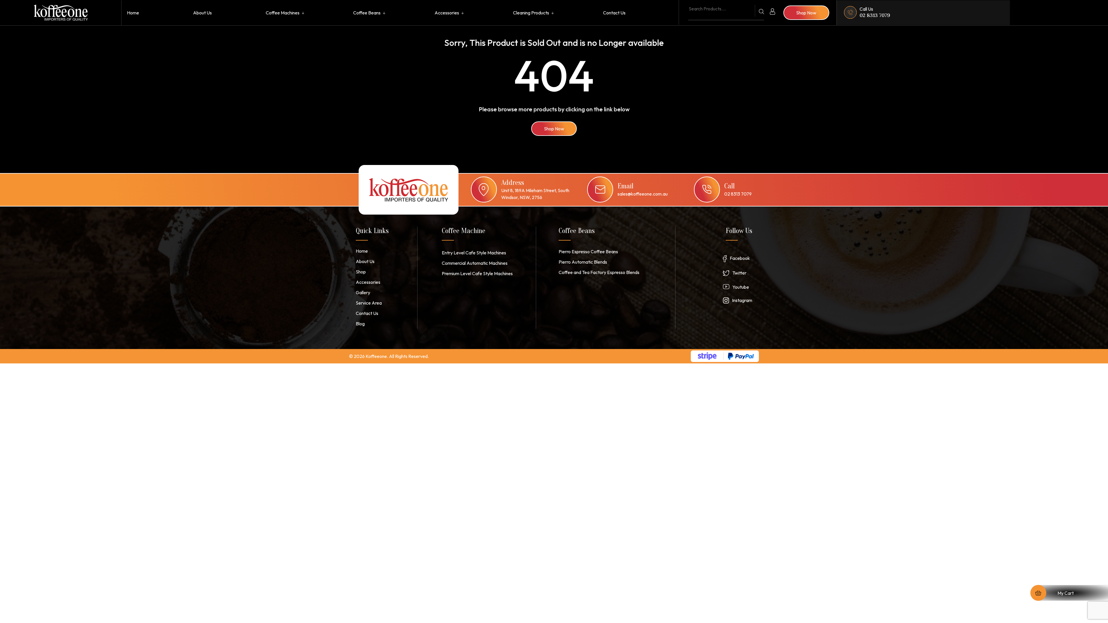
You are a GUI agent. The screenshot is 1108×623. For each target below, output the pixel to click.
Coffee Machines (283, 13)
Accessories (447, 13)
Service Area (369, 303)
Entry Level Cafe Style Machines (474, 253)
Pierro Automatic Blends (583, 262)
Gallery (363, 292)
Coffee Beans (367, 13)
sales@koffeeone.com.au (642, 194)
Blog (360, 323)
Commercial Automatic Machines (475, 263)
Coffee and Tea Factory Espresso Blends (599, 272)
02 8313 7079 (875, 15)
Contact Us (614, 13)
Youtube (740, 287)
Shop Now (554, 129)
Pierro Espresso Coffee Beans (588, 251)
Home (133, 13)
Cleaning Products (531, 13)
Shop (361, 272)
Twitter (739, 273)
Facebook (740, 258)
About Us (202, 13)
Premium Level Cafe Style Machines (477, 273)
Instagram (742, 300)
